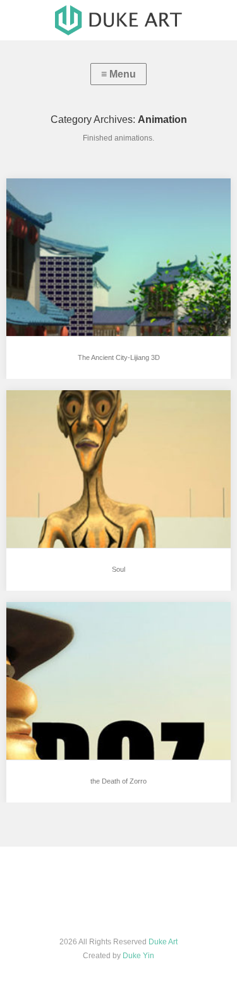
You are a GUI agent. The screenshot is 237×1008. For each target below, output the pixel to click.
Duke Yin (138, 955)
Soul (118, 569)
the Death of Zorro (118, 781)
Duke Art (163, 941)
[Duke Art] (118, 20)
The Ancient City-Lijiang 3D (119, 357)
